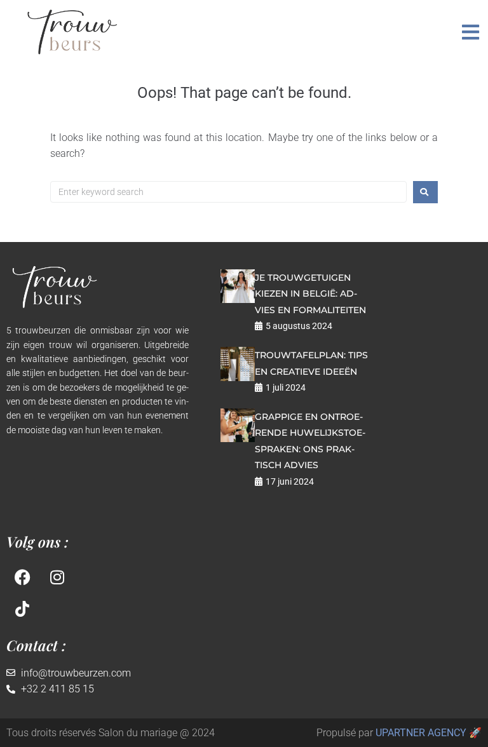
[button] (470, 32)
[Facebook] (22, 577)
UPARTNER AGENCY (421, 733)
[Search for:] (228, 192)
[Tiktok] (22, 609)
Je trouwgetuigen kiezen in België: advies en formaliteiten (310, 294)
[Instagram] (57, 577)
